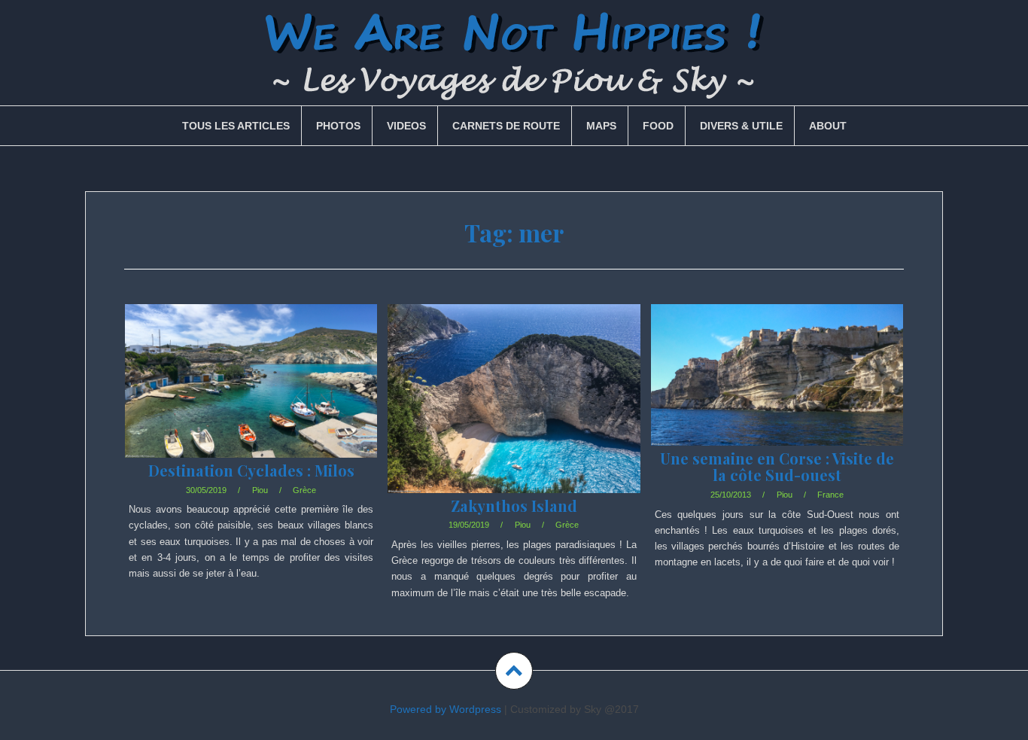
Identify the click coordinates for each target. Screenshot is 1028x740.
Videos (406, 126)
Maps (601, 126)
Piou (260, 490)
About (828, 126)
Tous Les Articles (236, 126)
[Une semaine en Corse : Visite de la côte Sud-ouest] (776, 397)
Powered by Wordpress (445, 709)
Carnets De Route (506, 126)
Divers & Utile (741, 126)
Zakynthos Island (514, 505)
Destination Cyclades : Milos (251, 470)
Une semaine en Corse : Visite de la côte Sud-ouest (777, 466)
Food (658, 126)
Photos (338, 126)
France (830, 494)
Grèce (304, 490)
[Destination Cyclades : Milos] (250, 403)
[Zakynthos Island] (513, 417)
